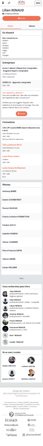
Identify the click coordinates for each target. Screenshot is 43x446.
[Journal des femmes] (11, 420)
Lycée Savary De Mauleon (13, 168)
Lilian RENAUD (15, 291)
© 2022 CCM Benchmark (21, 409)
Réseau (32, 26)
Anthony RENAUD (17, 314)
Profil (10, 26)
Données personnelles (16, 404)
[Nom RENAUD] (5, 335)
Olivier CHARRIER (10, 242)
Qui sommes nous (10, 402)
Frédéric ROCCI (9, 225)
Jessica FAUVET (8, 379)
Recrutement (34, 402)
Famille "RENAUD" (17, 342)
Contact (19, 402)
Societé (5, 404)
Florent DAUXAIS (9, 208)
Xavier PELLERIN (9, 267)
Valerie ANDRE (8, 259)
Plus (21, 278)
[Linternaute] (11, 425)
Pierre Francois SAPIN (12, 250)
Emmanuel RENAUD (17, 327)
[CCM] (32, 420)
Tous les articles (23, 406)
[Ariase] (11, 434)
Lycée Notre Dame (10, 156)
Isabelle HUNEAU (10, 233)
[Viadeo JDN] (32, 429)
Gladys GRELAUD (9, 366)
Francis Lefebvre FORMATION (15, 216)
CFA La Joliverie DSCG (12, 144)
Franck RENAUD (16, 321)
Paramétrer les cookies (32, 404)
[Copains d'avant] (11, 429)
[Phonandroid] (32, 434)
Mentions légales (11, 406)
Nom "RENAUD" (16, 335)
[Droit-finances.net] (32, 425)
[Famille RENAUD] (5, 342)
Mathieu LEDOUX (28, 379)
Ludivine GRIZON (28, 366)
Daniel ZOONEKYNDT (12, 199)
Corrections (33, 406)
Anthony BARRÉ (9, 191)
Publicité (26, 402)
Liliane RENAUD (16, 306)
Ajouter (22, 18)
